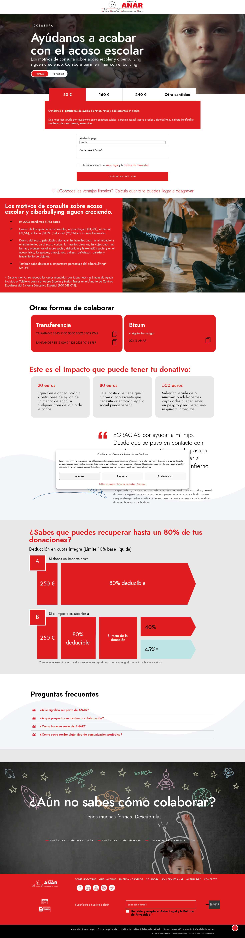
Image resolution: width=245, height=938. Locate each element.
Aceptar (79, 476)
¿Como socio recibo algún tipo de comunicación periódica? (81, 734)
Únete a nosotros (131, 879)
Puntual (40, 74)
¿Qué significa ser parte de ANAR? (64, 710)
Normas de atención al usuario (177, 929)
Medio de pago (88, 138)
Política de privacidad (125, 484)
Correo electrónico (90, 150)
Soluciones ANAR (173, 879)
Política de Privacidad (136, 165)
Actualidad (193, 879)
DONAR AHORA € (122, 176)
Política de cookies (107, 484)
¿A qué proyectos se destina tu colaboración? (72, 718)
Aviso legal (141, 484)
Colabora (152, 879)
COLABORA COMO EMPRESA (121, 840)
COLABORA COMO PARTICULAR (72, 840)
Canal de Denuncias (204, 929)
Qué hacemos (107, 879)
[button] (122, 710)
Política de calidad (151, 929)
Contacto (211, 879)
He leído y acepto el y (162, 913)
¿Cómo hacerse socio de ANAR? (63, 726)
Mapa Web (76, 929)
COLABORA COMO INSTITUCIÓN (172, 840)
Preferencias (165, 476)
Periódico (58, 74)
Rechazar (122, 476)
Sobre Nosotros (85, 879)
